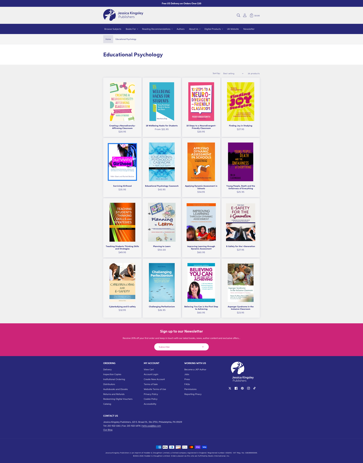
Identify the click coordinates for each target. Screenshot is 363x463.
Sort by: (217, 73)
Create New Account (154, 379)
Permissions (190, 389)
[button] (238, 15)
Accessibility (150, 404)
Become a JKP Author (195, 369)
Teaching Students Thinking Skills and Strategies (122, 247)
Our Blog (107, 429)
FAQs (187, 384)
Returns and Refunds (113, 394)
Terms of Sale (151, 384)
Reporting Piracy (192, 394)
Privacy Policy (151, 394)
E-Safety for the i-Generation (240, 246)
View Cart (149, 369)
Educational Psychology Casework (162, 186)
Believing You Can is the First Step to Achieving (201, 307)
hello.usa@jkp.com (151, 425)
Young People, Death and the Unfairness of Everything (240, 187)
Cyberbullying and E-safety (122, 306)
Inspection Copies (112, 374)
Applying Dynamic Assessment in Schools (201, 187)
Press (187, 379)
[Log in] (244, 15)
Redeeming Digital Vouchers (117, 399)
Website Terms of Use (155, 389)
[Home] (123, 15)
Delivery (107, 369)
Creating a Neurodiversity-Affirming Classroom (122, 126)
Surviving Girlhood (122, 186)
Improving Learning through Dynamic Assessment (201, 247)
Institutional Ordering (114, 379)
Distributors (109, 384)
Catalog (107, 404)
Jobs (186, 374)
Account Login (151, 374)
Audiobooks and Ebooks (115, 389)
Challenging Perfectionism (162, 306)
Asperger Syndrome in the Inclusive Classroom (241, 307)
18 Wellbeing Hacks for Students (162, 125)
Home (108, 39)
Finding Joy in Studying (240, 125)
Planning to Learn (162, 246)
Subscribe (164, 347)
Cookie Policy (150, 399)
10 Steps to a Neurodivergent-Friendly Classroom (201, 126)
